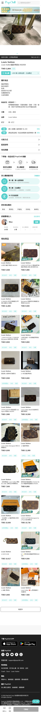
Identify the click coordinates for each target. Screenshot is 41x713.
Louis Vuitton (12, 117)
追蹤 (36, 222)
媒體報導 (21, 687)
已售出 (26, 709)
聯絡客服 (10, 679)
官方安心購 (12, 668)
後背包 (36, 209)
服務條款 (17, 679)
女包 (9, 112)
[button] (6, 228)
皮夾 (26, 668)
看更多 (20, 609)
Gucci (8, 671)
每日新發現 (4, 668)
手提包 (19, 209)
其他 (14, 112)
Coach (3, 671)
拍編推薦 (15, 687)
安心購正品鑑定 (6, 687)
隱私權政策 (24, 679)
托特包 (28, 209)
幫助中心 (4, 679)
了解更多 (37, 176)
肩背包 (11, 209)
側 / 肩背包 (20, 668)
